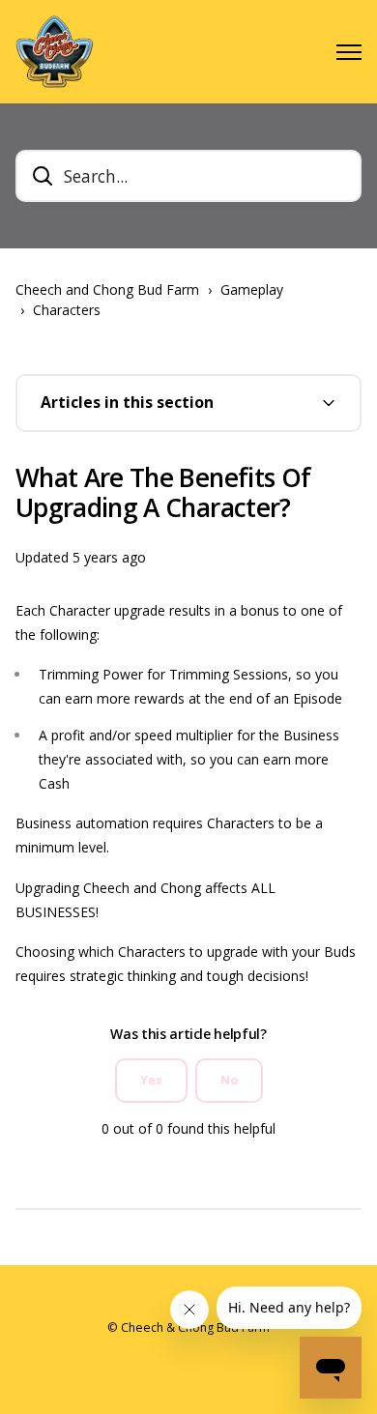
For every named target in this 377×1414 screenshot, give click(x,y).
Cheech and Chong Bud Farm (107, 289)
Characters (67, 310)
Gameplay (251, 289)
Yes (151, 1080)
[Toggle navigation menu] (349, 52)
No (229, 1080)
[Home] (54, 51)
